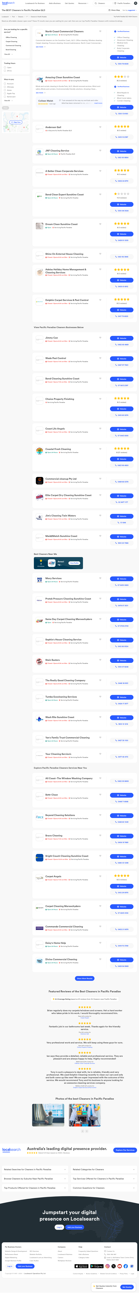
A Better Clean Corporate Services (85, 1063)
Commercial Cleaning (13, 45)
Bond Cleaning (11, 50)
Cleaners (20, 16)
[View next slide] (86, 1131)
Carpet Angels (85, 1018)
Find (13, 16)
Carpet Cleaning (11, 41)
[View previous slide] (82, 1131)
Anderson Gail (85, 1034)
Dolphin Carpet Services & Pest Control (84, 1087)
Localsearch (5, 16)
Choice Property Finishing (84, 1047)
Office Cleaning (11, 37)
